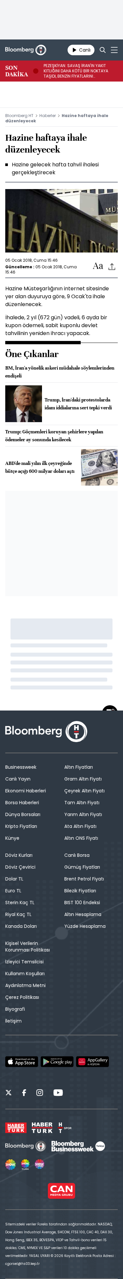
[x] (8, 1093)
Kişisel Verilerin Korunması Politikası (27, 946)
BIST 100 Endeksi (82, 902)
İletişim (13, 1021)
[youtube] (58, 1093)
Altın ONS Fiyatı (81, 838)
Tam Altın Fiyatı (81, 802)
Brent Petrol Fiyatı (84, 879)
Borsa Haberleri (22, 802)
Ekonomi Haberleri (25, 790)
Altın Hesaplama (82, 914)
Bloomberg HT (19, 115)
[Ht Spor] (65, 1128)
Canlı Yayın (18, 779)
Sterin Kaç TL (19, 902)
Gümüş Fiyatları (82, 867)
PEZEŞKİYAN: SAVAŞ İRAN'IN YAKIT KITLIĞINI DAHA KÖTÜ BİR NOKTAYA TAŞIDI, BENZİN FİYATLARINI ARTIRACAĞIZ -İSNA (76, 71)
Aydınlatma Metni (25, 985)
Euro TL (13, 890)
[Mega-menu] (114, 50)
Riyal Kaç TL (18, 914)
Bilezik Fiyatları (80, 890)
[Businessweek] (78, 1146)
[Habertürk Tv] (42, 1128)
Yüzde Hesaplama (85, 926)
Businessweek (20, 767)
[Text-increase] (98, 266)
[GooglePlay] (57, 1061)
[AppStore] (21, 1061)
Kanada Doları (21, 926)
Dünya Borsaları (22, 814)
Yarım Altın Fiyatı (83, 814)
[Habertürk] (16, 1128)
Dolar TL (14, 879)
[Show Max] (40, 1164)
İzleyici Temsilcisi (24, 961)
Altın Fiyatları (78, 767)
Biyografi (15, 1009)
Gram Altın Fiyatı (83, 779)
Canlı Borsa (77, 855)
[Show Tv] (10, 1164)
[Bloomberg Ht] (25, 1146)
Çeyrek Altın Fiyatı (84, 790)
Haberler (47, 115)
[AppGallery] (92, 1061)
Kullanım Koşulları (25, 973)
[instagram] (39, 1093)
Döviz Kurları (18, 855)
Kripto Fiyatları (21, 826)
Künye (12, 838)
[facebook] (24, 1093)
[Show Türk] (25, 1164)
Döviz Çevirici (20, 867)
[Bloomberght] (25, 50)
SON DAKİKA (16, 71)
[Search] (103, 50)
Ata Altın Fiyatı (80, 826)
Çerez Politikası (22, 997)
